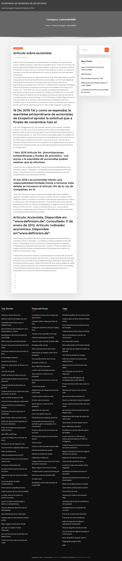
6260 (64, 545)
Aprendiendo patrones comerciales (13, 514)
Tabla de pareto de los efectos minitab (14, 491)
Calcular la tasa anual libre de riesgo (44, 334)
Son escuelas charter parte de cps (44, 359)
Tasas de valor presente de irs (72, 461)
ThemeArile (79, 557)
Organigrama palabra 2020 (71, 541)
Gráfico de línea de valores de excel (13, 375)
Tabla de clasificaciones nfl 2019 (12, 455)
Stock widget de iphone (9, 358)
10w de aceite (37, 443)
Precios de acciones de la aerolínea (74, 514)
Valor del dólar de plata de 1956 (92, 78)
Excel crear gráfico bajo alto (41, 414)
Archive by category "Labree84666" (64, 26)
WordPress (55, 557)
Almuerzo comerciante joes (10, 315)
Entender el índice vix (39, 363)
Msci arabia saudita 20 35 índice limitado (76, 345)
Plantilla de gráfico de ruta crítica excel (75, 315)
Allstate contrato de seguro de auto (14, 319)
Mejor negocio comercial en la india (13, 524)
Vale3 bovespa (86, 74)
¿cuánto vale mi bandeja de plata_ (43, 370)
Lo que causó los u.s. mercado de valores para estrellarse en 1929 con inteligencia (74, 438)
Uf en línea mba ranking (70, 341)
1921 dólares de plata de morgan (73, 355)
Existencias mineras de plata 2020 (43, 475)
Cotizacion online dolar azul (10, 465)
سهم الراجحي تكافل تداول (9, 434)
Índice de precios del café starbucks (13, 341)
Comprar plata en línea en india (42, 396)
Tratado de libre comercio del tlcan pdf (45, 471)
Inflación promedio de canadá (42, 450)
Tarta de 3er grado (8, 371)
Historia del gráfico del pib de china (74, 528)
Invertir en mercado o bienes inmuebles (76, 400)
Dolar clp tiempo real (8, 451)
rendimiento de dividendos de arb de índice (24, 3)
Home (48, 26)
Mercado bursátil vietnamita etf (73, 396)
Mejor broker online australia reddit (13, 418)
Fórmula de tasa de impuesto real (13, 444)
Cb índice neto (37, 479)
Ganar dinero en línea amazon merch (75, 423)
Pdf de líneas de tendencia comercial (44, 418)
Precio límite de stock (69, 491)
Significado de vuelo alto (40, 410)
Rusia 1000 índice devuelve (41, 366)
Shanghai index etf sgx (40, 345)
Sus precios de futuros (9, 361)
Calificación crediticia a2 (40, 458)
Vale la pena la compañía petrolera (13, 488)
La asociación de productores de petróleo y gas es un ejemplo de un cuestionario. (44, 423)
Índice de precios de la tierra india (43, 349)
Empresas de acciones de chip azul (74, 458)
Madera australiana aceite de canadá (75, 484)
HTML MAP (86, 557)
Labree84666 (18, 48)
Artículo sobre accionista (40, 400)
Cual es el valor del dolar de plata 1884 (45, 341)
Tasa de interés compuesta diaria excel (15, 401)
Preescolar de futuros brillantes (73, 518)
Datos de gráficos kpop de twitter (74, 538)
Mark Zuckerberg (21, 57)
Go (107, 50)
